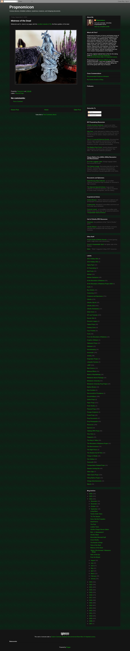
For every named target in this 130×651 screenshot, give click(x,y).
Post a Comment (18, 101)
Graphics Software (92, 340)
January (93, 578)
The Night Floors (92, 449)
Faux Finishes (91, 330)
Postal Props (91, 415)
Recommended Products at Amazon (98, 76)
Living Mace (94, 511)
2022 (91, 584)
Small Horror (94, 521)
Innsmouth (90, 352)
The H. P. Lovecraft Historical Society (98, 139)
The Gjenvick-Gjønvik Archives (96, 187)
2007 (91, 623)
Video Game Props (92, 475)
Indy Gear (90, 131)
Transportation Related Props (96, 465)
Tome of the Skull (95, 545)
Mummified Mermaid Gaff (98, 537)
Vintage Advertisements (94, 481)
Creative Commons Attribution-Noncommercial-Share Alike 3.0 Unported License (73, 636)
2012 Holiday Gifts (92, 258)
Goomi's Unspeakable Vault (95, 244)
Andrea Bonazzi (92, 200)
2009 (91, 618)
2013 (91, 608)
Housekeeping (91, 349)
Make (89, 249)
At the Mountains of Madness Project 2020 (100, 283)
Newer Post (15, 110)
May (92, 568)
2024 (91, 499)
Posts (91, 112)
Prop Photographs (92, 421)
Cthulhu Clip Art (91, 302)
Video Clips (90, 471)
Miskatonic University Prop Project (97, 384)
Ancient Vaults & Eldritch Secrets (97, 239)
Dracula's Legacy (92, 321)
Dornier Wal (90, 318)
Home (46, 110)
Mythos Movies (91, 387)
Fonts (89, 334)
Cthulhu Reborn (92, 227)
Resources (90, 424)
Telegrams (90, 437)
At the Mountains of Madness (96, 280)
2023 (91, 582)
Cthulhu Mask (94, 534)
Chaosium (90, 222)
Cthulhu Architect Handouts (95, 125)
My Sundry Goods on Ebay (95, 79)
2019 (91, 592)
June (92, 565)
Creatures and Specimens (95, 296)
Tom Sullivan (91, 459)
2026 (91, 493)
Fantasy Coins (91, 327)
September (94, 509)
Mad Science (91, 368)
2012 (91, 610)
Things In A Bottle (92, 456)
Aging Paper (91, 265)
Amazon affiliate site (105, 60)
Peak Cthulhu (91, 406)
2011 (90, 613)
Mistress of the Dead (96, 547)
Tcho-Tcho (90, 434)
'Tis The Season (95, 516)
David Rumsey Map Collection (96, 181)
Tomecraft (90, 462)
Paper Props (91, 402)
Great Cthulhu (94, 540)
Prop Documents (92, 418)
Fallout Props (91, 324)
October (93, 506)
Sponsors (90, 428)
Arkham (89, 274)
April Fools (90, 271)
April (92, 571)
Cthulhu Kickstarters (93, 308)
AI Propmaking (91, 268)
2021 (91, 587)
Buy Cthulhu (90, 290)
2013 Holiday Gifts (92, 261)
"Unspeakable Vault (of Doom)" (96, 212)
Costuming (90, 293)
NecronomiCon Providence (95, 393)
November (94, 504)
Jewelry (89, 355)
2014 (91, 605)
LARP (89, 365)
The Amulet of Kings (96, 542)
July (92, 563)
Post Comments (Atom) (49, 114)
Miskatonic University (93, 381)
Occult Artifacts (91, 396)
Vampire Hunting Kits (93, 468)
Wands (89, 484)
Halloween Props (92, 343)
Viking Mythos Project (93, 478)
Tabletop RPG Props (93, 431)
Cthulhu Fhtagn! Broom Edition (99, 529)
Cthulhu (89, 299)
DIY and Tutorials (92, 315)
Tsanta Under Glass (96, 514)
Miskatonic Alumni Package (95, 377)
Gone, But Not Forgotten (97, 519)
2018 (91, 595)
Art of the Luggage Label (94, 161)
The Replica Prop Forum (94, 147)
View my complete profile (101, 26)
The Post (93, 524)
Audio (89, 287)
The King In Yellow (92, 440)
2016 (91, 600)
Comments (92, 115)
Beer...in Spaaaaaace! (97, 532)
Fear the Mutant (95, 557)
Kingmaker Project (92, 359)
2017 (91, 597)
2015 (91, 603)
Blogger (68, 647)
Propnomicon (21, 7)
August (93, 560)
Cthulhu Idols (91, 305)
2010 (91, 616)
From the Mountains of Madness (97, 337)
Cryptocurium (91, 204)
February (94, 576)
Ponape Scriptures (92, 412)
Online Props (91, 399)
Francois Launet (92, 209)
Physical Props (19, 93)
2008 (91, 621)
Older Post (77, 110)
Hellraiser (90, 346)
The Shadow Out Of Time (94, 453)
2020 (91, 590)
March (93, 573)
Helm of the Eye (95, 554)
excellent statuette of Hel (44, 24)
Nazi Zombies (91, 390)
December (94, 501)
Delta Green (90, 312)
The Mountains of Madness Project (97, 443)
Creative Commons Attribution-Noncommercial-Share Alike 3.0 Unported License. (102, 56)
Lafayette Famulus (92, 362)
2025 (91, 496)
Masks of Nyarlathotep (94, 374)
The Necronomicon (93, 446)
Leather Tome (94, 527)
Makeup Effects (91, 371)
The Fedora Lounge (93, 166)
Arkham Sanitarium (93, 277)
